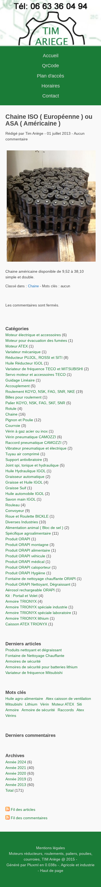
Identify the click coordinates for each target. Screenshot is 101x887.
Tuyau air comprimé (22, 454)
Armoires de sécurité (23, 661)
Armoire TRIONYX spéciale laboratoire (38, 613)
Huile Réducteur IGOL (24, 363)
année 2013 (15, 785)
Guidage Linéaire (20, 380)
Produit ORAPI (17, 539)
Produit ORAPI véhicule (25, 556)
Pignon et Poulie (19, 420)
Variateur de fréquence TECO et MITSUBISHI (44, 369)
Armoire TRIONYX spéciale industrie (36, 607)
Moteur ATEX (16, 346)
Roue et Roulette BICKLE (26, 516)
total (10, 790)
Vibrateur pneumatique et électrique (36, 448)
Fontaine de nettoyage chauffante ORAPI (40, 578)
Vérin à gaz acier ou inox (27, 431)
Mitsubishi (13, 704)
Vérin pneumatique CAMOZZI (30, 437)
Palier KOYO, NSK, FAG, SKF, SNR (35, 403)
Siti (79, 704)
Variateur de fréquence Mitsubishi (33, 672)
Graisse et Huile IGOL (24, 482)
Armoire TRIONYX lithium (27, 618)
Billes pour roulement (23, 397)
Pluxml (33, 865)
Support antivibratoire (23, 459)
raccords (66, 710)
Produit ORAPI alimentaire (27, 550)
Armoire (12, 710)
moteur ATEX (63, 704)
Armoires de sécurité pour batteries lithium (41, 667)
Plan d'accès (50, 76)
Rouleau (12, 505)
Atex (80, 710)
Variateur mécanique (23, 352)
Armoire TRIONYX (21, 601)
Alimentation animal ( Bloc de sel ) (34, 527)
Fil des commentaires (29, 818)
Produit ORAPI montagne (26, 544)
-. (59, 865)
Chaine (33, 286)
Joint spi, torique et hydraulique (32, 465)
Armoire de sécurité (38, 710)
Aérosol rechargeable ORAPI (30, 590)
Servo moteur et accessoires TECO (35, 374)
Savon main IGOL (20, 499)
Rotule (10, 408)
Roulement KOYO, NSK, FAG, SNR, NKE (40, 391)
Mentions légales (50, 848)
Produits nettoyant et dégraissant (33, 650)
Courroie (12, 425)
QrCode (50, 65)
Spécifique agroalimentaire (28, 533)
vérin (44, 704)
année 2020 (15, 773)
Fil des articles (23, 809)
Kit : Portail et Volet (22, 595)
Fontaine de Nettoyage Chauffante (34, 655)
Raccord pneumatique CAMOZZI (33, 442)
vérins (10, 715)
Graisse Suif (15, 488)
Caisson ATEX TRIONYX (26, 624)
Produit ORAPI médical (24, 561)
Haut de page (51, 870)
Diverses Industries (21, 522)
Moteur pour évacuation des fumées (36, 340)
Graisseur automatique (24, 476)
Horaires (50, 86)
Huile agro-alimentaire (24, 698)
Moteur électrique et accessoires (33, 335)
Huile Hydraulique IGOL (25, 471)
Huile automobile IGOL (24, 493)
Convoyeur (14, 510)
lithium (31, 704)
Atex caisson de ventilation (68, 698)
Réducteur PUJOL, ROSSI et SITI (33, 357)
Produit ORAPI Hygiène (25, 573)
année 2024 (15, 762)
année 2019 (15, 779)
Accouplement (17, 386)
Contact (50, 96)
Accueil (50, 55)
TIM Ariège (51, 859)
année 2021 (15, 767)
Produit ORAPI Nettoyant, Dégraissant (38, 584)
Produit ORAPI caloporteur (28, 567)
